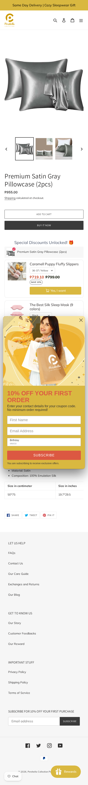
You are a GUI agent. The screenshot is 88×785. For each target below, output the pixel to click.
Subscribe (44, 455)
